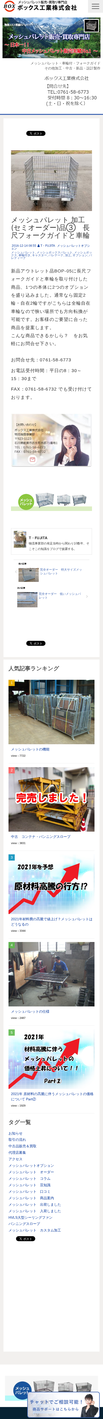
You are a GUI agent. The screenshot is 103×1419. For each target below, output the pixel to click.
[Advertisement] (51, 1295)
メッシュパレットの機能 (30, 749)
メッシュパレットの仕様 (30, 1011)
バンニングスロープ (24, 1224)
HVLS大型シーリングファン (30, 1217)
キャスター (39, 255)
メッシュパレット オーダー (31, 1172)
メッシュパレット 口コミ (29, 1191)
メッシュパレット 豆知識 (29, 1185)
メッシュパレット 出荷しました (34, 1204)
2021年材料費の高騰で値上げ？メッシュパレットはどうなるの (51, 921)
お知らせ (15, 1133)
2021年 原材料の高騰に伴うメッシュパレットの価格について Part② (52, 1096)
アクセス (15, 1159)
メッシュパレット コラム (29, 1179)
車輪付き (24, 255)
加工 (68, 255)
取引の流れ (17, 1140)
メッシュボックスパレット (54, 252)
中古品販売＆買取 (22, 1146)
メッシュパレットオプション (31, 1166)
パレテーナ (56, 255)
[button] (95, 6)
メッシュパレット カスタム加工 (34, 1230)
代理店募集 (17, 1153)
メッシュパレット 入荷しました (34, 1211)
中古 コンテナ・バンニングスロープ (40, 837)
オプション (80, 255)
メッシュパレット (23, 252)
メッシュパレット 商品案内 (31, 1198)
